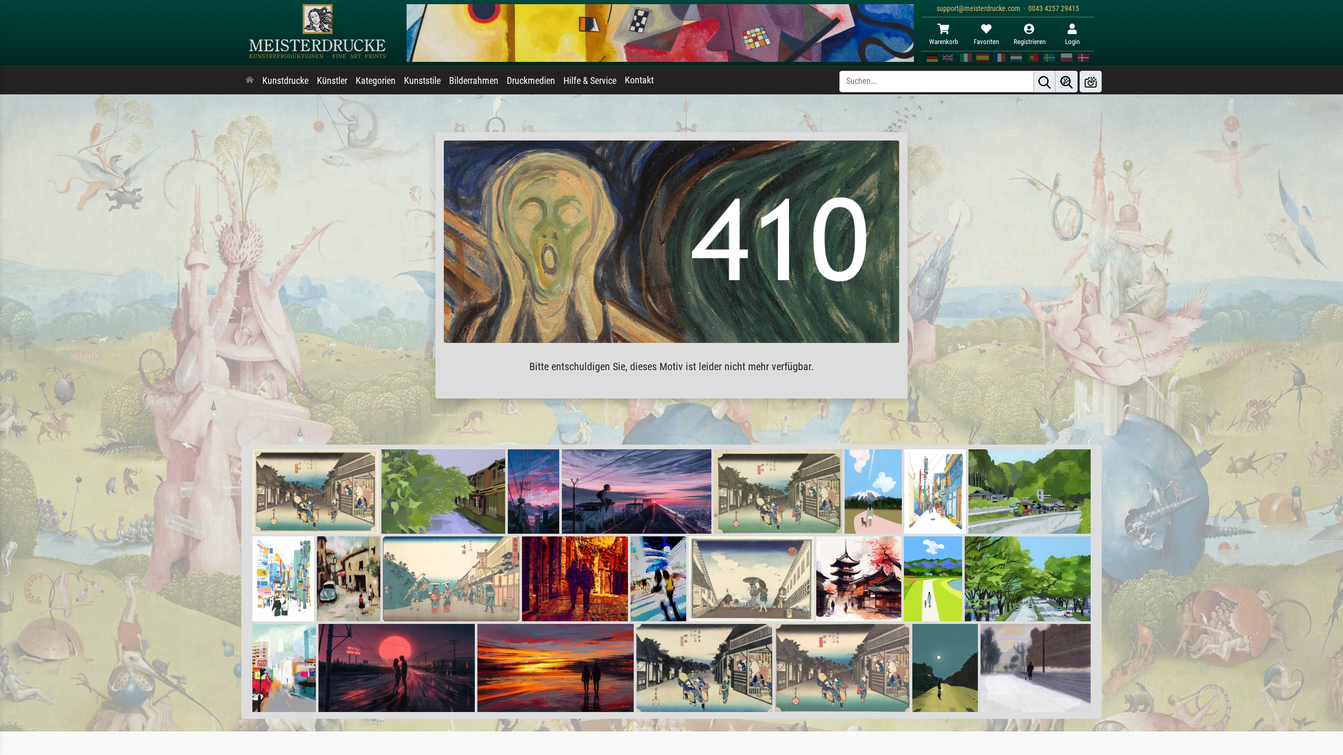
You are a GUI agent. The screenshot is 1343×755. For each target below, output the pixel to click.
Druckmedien (531, 81)
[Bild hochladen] (1091, 81)
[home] (249, 81)
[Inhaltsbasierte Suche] (1067, 81)
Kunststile (422, 81)
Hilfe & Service (589, 81)
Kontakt (639, 80)
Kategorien (376, 81)
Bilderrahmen (473, 81)
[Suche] (1044, 81)
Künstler (332, 81)
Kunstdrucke (285, 81)
